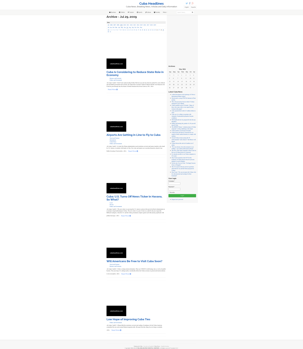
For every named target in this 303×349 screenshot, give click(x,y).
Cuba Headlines (151, 3)
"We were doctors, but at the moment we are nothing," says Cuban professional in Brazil (183, 147)
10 (123, 30)
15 (134, 30)
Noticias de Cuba (138, 346)
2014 (138, 25)
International (113, 140)
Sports (140, 12)
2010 (124, 25)
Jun (125, 27)
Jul (127, 27)
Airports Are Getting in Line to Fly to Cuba (133, 134)
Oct (135, 27)
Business (113, 12)
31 (110, 31)
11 (125, 30)
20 (144, 30)
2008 (118, 25)
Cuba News (157, 346)
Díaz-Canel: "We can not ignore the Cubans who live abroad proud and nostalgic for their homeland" (184, 174)
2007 (114, 25)
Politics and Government (116, 80)
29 (163, 30)
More (164, 12)
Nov (138, 27)
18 (140, 30)
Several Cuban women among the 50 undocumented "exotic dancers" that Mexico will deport (184, 139)
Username (171, 181)
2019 (154, 25)
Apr (119, 27)
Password (171, 187)
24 (152, 30)
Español (193, 7)
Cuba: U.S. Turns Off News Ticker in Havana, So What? (134, 198)
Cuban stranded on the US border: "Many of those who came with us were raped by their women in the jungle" (183, 107)
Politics (122, 12)
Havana (112, 204)
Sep (133, 27)
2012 (131, 25)
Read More (112, 89)
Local (111, 203)
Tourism (131, 12)
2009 (121, 25)
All (108, 25)
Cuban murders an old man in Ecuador (181, 130)
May (122, 27)
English (187, 7)
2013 (134, 25)
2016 (144, 25)
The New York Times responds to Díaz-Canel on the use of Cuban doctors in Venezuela (184, 151)
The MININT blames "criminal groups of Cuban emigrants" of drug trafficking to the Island (184, 128)
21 (146, 30)
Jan (111, 27)
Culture (148, 12)
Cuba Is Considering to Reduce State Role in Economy (135, 73)
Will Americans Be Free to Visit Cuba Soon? (134, 261)
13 (130, 30)
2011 (128, 25)
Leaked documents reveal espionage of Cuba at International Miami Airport (183, 95)
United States (113, 142)
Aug (130, 27)
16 (136, 30)
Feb (113, 27)
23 (150, 30)
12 (128, 30)
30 (108, 31)
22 (148, 30)
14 (132, 30)
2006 (111, 25)
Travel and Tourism (114, 138)
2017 (148, 25)
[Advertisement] (136, 47)
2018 (151, 25)
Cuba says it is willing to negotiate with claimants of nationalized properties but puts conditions (182, 116)
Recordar (172, 192)
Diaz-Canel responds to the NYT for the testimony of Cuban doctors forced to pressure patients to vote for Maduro (183, 159)
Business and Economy (115, 78)
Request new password (177, 199)
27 (159, 30)
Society (157, 12)
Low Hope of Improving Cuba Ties (128, 319)
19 (142, 30)
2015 (141, 25)
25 (155, 30)
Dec (141, 27)
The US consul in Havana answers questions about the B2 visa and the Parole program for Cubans (183, 168)
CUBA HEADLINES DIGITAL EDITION (147, 348)
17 (138, 30)
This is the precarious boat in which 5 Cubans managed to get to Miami (183, 102)
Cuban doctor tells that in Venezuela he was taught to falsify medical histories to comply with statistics (184, 134)
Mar (116, 27)
